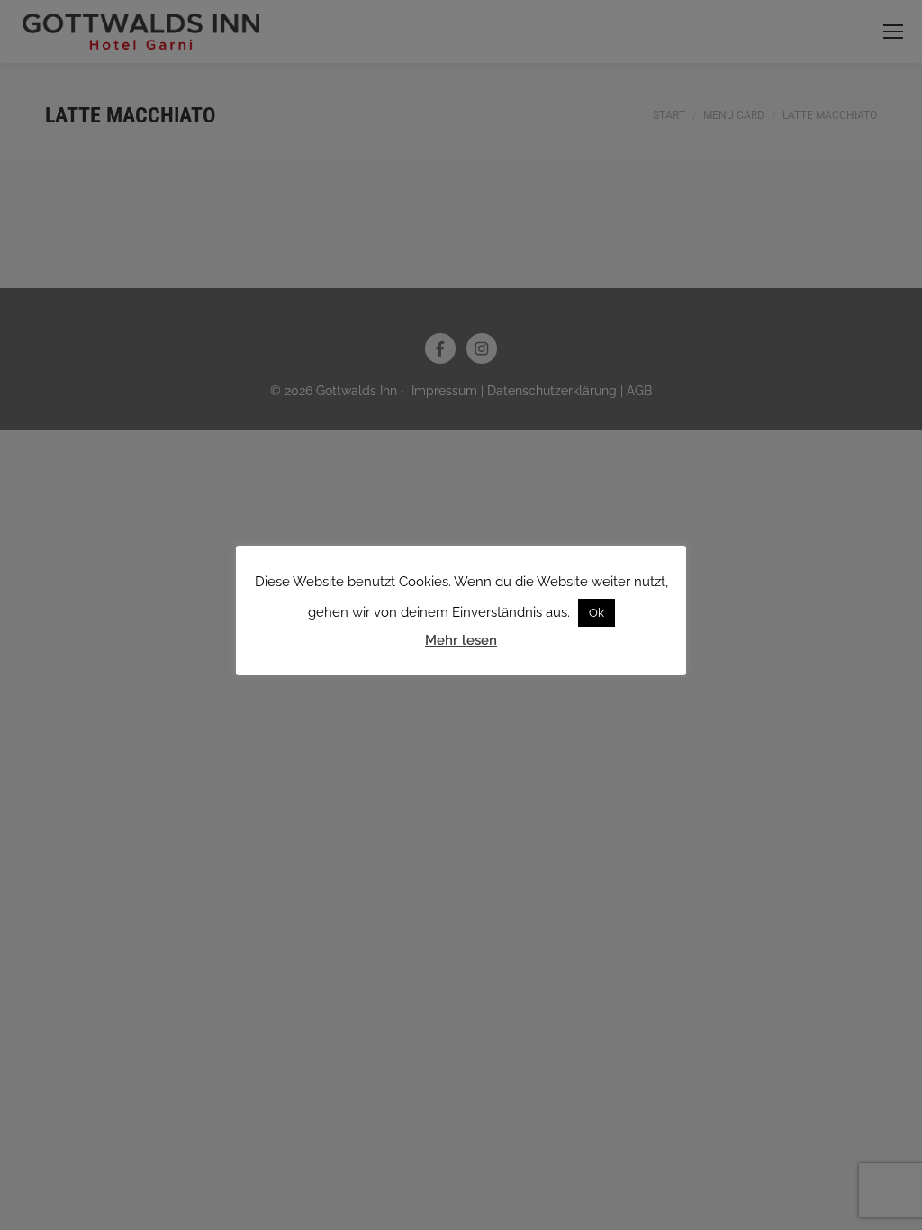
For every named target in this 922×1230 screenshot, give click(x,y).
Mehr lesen (461, 640)
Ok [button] (596, 613)
